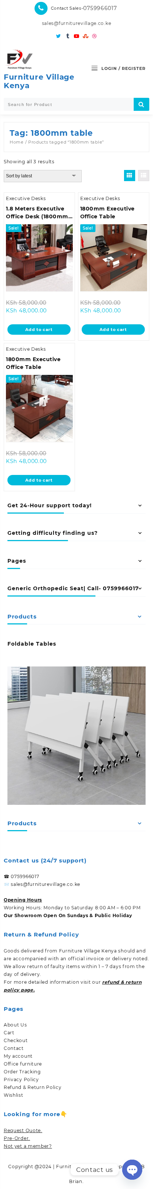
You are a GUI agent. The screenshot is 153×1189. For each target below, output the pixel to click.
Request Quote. (23, 1130)
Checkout (16, 1040)
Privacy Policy (21, 1079)
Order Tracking (22, 1071)
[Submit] (141, 104)
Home (17, 142)
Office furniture (23, 1064)
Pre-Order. (17, 1138)
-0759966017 (99, 8)
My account (18, 1056)
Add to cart (39, 329)
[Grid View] (129, 175)
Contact (14, 1048)
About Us (15, 1025)
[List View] (143, 175)
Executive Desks (26, 198)
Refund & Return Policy (32, 1087)
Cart (9, 1032)
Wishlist (13, 1095)
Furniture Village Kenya (39, 81)
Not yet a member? (28, 1146)
